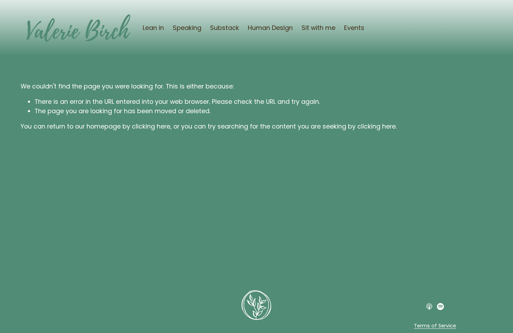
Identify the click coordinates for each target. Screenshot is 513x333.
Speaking (187, 27)
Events (354, 27)
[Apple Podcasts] (429, 306)
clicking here (151, 126)
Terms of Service (435, 325)
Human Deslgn (270, 27)
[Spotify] (440, 306)
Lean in (153, 27)
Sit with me (318, 27)
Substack (224, 27)
